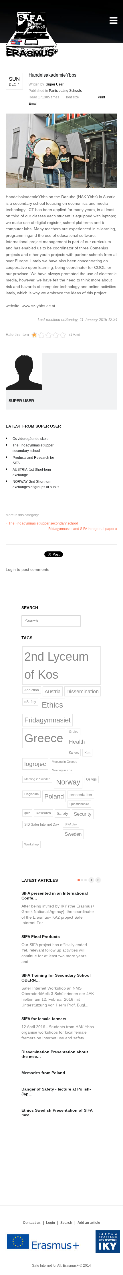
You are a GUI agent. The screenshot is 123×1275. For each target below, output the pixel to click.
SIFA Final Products (40, 936)
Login (50, 1223)
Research (43, 813)
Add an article (89, 1223)
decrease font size (84, 96)
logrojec (35, 763)
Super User (55, 84)
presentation (81, 794)
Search (66, 1223)
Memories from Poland (43, 1073)
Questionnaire (79, 804)
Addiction (31, 690)
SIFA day (71, 824)
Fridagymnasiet (47, 720)
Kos (87, 752)
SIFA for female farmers (43, 1018)
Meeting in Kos (62, 770)
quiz (27, 813)
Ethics (52, 705)
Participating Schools (65, 91)
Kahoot (74, 752)
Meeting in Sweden (37, 779)
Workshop (31, 844)
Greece (43, 738)
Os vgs (91, 779)
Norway (68, 782)
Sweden (73, 834)
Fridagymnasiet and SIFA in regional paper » (82, 529)
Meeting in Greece (64, 761)
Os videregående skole (31, 439)
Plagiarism (31, 794)
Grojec (73, 731)
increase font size (89, 96)
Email (33, 104)
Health (77, 742)
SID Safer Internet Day (41, 825)
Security (83, 814)
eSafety (30, 702)
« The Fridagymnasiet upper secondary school (42, 523)
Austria (53, 691)
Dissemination (82, 691)
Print (101, 97)
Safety (62, 813)
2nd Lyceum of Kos (56, 665)
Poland (54, 796)
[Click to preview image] (61, 151)
